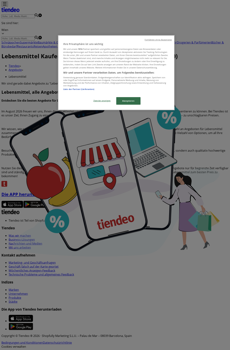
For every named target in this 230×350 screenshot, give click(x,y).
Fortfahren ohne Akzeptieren (158, 39)
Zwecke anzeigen (102, 100)
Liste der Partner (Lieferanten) (79, 89)
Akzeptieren (128, 100)
